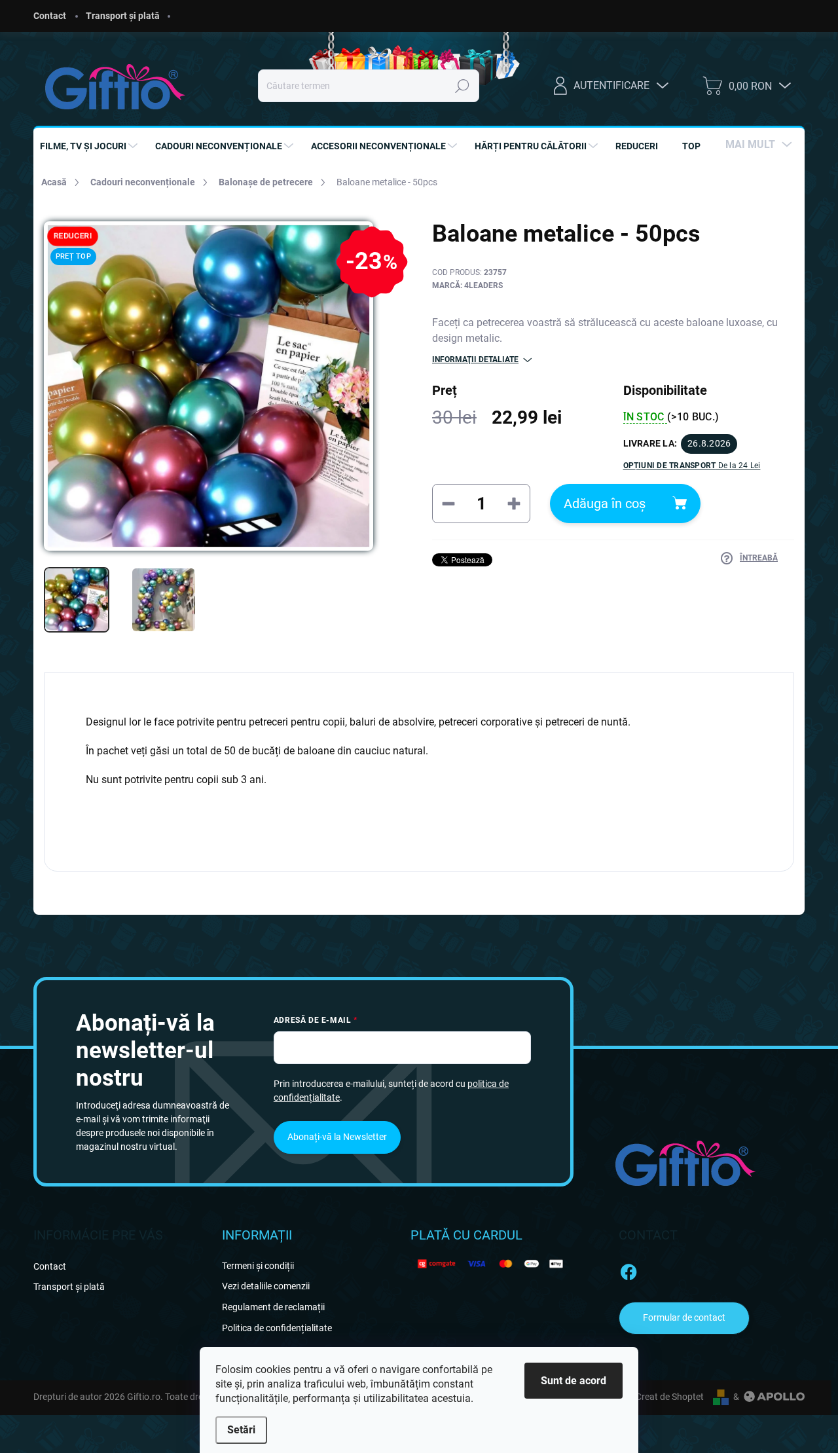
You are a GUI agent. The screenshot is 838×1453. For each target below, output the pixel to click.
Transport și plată (123, 15)
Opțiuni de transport (692, 465)
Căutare (462, 86)
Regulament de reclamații (273, 1307)
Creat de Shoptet (670, 1396)
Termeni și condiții (258, 1265)
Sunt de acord (573, 1380)
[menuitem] (90, 146)
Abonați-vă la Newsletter (337, 1136)
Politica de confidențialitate (277, 1328)
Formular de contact (684, 1317)
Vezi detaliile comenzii (266, 1286)
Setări (241, 1430)
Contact (49, 15)
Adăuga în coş (605, 503)
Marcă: (467, 285)
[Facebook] (628, 1269)
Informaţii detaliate (475, 359)
